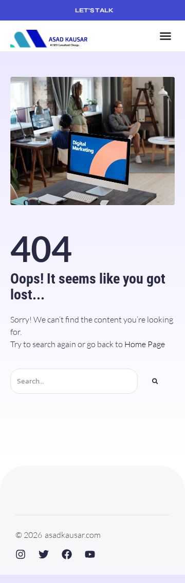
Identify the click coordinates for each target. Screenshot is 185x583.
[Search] (155, 381)
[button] (165, 36)
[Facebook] (67, 554)
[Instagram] (20, 554)
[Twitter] (43, 554)
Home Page (144, 344)
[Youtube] (90, 554)
